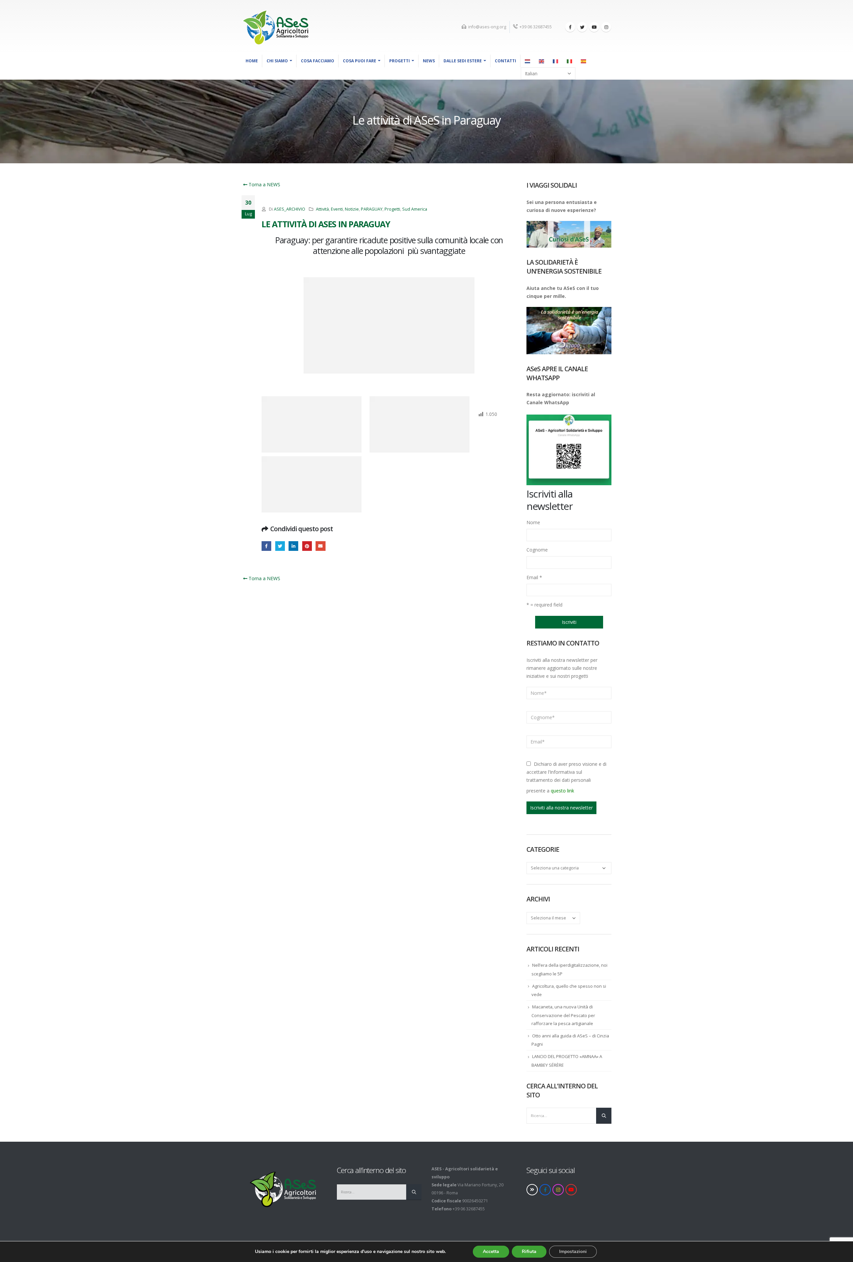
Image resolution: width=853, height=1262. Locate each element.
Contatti (505, 61)
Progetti (399, 61)
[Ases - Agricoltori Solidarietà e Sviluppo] (275, 27)
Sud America (414, 209)
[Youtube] (594, 27)
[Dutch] (528, 61)
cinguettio (280, 546)
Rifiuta (529, 1251)
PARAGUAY (372, 209)
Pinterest (307, 546)
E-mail (320, 546)
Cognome (537, 550)
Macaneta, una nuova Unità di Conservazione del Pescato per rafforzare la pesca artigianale (563, 1015)
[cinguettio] (582, 27)
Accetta (491, 1251)
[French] (556, 61)
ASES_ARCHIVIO (289, 209)
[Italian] (570, 61)
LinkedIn (293, 546)
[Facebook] (570, 27)
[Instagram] (606, 27)
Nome (533, 522)
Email (534, 577)
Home (252, 61)
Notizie (352, 209)
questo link (562, 790)
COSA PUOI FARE (359, 61)
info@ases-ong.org (487, 27)
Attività (322, 209)
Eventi (337, 209)
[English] (542, 61)
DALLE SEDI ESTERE (462, 61)
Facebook (266, 546)
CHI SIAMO (277, 61)
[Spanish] (584, 61)
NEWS (429, 61)
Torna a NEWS (263, 184)
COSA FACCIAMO (317, 61)
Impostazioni (573, 1251)
